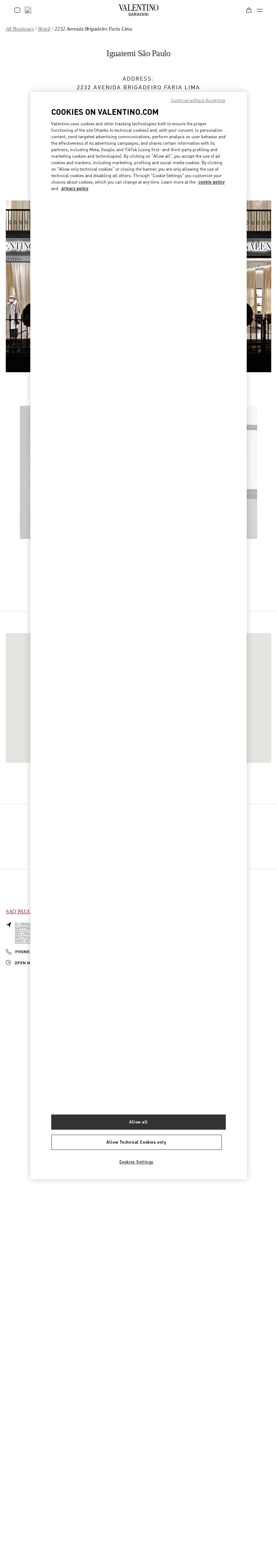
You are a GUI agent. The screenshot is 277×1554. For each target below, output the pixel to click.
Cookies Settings (136, 1162)
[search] (28, 10)
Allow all (138, 1122)
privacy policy (74, 188)
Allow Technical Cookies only (136, 1142)
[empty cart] (248, 10)
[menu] (259, 10)
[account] (17, 10)
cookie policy (211, 182)
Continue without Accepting (198, 100)
